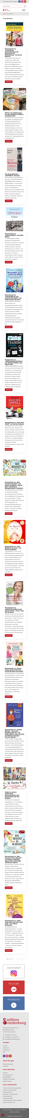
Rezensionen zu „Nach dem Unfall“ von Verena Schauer (14, 423)
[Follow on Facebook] (19, 1)
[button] (3, 1115)
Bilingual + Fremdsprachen (10, 1094)
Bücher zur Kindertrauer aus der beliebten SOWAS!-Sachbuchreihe (14, 114)
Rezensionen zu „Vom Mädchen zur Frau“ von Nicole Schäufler (13, 548)
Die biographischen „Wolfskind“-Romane (12, 174)
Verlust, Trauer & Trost (9, 1102)
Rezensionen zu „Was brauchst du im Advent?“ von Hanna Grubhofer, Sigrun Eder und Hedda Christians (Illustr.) (13, 859)
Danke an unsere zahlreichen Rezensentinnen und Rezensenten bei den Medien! (12, 795)
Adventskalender (7, 1092)
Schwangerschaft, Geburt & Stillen (12, 1100)
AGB (4, 1052)
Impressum (6, 1048)
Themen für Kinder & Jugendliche (12, 1088)
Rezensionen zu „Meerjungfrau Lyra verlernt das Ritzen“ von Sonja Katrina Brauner (13, 297)
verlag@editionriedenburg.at (12, 1039)
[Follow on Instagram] (22, 1)
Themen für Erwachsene (9, 1090)
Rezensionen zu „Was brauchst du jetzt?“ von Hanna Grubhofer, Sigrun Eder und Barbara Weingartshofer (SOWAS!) (14, 485)
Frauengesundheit (8, 1098)
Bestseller (5, 1066)
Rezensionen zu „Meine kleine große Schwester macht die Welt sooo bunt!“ (14, 670)
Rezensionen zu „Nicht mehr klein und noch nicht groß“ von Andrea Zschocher (14, 923)
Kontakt (5, 1046)
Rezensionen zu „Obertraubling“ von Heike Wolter (14, 235)
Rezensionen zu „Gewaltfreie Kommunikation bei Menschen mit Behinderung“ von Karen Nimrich (13, 52)
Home (4, 13)
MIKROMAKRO (7, 1077)
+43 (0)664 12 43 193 (10, 1035)
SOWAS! (5, 1073)
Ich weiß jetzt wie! (8, 1075)
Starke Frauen (7, 1081)
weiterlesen (9, 81)
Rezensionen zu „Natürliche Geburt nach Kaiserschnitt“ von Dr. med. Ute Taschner (14, 610)
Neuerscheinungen (8, 1064)
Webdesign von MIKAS (17, 1116)
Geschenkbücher (7, 1096)
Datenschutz (6, 1050)
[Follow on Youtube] (25, 1)
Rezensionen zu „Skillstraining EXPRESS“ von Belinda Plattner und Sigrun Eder (14, 362)
